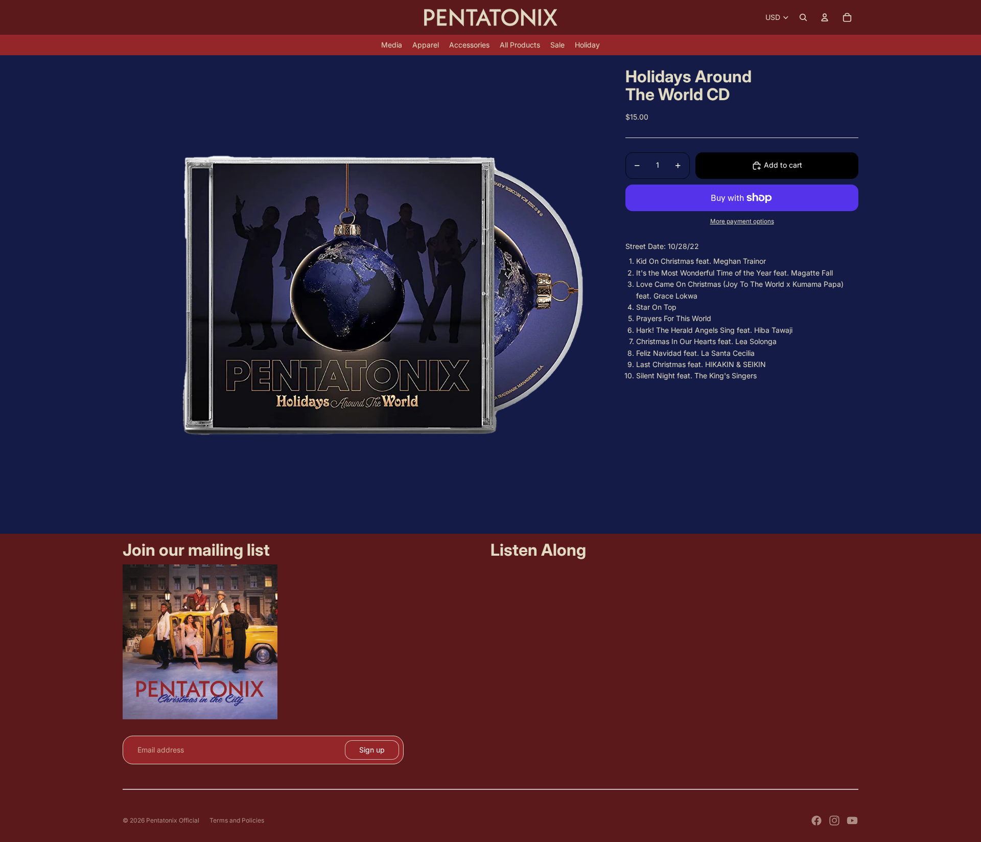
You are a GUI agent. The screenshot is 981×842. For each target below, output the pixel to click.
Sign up (372, 749)
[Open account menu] (824, 17)
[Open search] (803, 17)
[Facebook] (816, 820)
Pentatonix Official (172, 820)
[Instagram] (834, 820)
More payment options (742, 221)
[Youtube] (852, 820)
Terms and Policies (236, 820)
